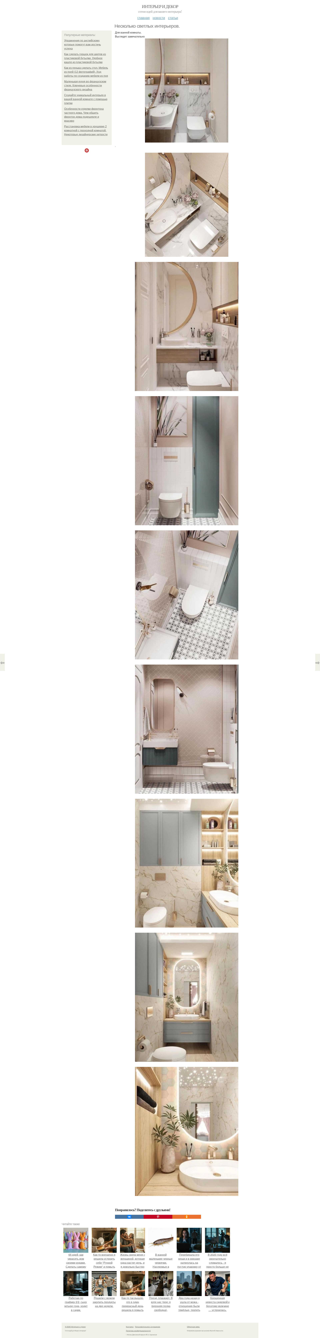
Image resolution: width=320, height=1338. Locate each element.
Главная (143, 17)
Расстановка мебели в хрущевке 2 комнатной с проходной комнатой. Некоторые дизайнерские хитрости (86, 130)
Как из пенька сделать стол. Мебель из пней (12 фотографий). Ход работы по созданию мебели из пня (86, 71)
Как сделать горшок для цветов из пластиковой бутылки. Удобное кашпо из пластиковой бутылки (85, 58)
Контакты (130, 1327)
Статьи (173, 17)
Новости (159, 17)
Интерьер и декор (160, 6)
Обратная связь (193, 1327)
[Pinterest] (158, 1217)
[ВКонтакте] (129, 1217)
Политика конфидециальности (138, 1331)
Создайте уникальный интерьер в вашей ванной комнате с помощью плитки (85, 99)
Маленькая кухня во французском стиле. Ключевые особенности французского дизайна (85, 85)
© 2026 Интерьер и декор (75, 1327)
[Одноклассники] (186, 1217)
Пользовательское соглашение (147, 1327)
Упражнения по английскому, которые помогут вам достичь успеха (82, 44)
